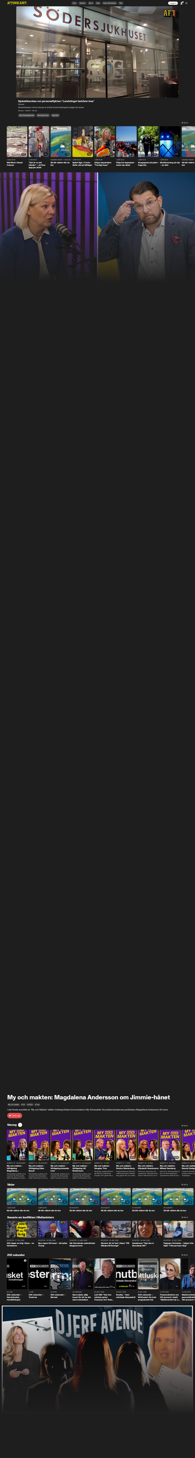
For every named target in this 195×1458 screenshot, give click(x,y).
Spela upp (16, 1115)
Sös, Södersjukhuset (26, 115)
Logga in (173, 3)
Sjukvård (55, 115)
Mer (121, 3)
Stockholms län (43, 115)
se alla (185, 123)
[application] (97, 52)
